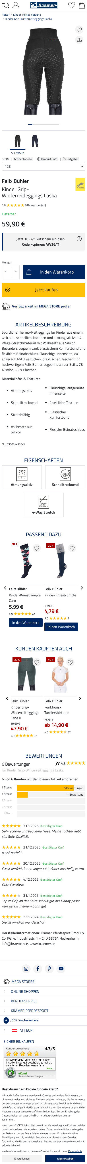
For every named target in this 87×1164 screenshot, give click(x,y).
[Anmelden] (15, 4)
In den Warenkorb (25, 622)
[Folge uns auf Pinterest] (49, 968)
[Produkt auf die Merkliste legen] (79, 29)
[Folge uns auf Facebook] (37, 968)
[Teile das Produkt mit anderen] (79, 40)
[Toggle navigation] (5, 5)
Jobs (22, 1020)
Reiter (6, 14)
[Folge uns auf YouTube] (60, 968)
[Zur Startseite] (44, 4)
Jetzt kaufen (46, 289)
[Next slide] (81, 144)
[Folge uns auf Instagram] (26, 968)
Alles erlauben (65, 1158)
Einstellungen (21, 1158)
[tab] (30, 124)
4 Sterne (7, 794)
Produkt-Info (49, 159)
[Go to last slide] (5, 588)
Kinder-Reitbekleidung (27, 14)
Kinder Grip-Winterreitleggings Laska (28, 19)
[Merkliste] (71, 4)
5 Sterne (7, 787)
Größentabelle (23, 159)
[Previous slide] (5, 144)
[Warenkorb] (82, 4)
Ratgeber (73, 159)
